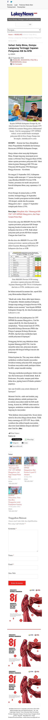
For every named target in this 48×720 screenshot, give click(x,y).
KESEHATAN (25, 60)
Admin (12, 54)
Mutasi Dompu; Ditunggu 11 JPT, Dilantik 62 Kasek (24, 19)
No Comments (17, 64)
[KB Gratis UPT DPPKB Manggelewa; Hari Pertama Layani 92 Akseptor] (30, 460)
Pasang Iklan (21, 7)
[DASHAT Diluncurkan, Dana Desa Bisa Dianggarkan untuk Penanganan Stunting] (15, 490)
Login (16, 5)
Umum (24, 62)
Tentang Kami (11, 7)
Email (11, 564)
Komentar (12, 528)
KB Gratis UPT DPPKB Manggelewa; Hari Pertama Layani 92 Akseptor (30, 470)
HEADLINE (18, 34)
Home (10, 34)
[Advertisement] (25, 81)
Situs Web (12, 573)
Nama (11, 555)
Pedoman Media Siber (26, 5)
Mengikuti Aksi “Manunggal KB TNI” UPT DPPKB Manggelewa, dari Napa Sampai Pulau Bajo (24, 214)
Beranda (10, 5)
